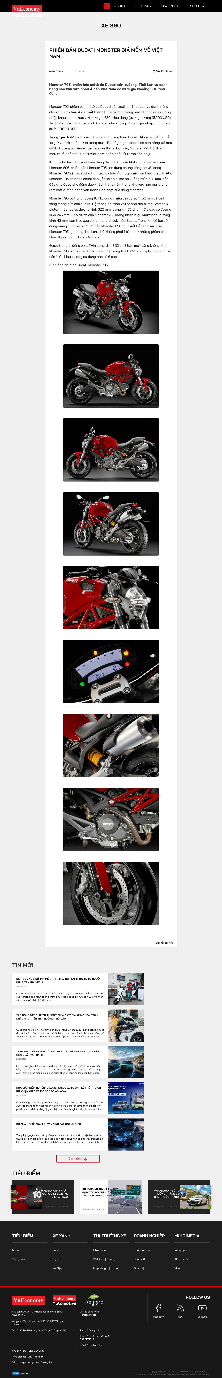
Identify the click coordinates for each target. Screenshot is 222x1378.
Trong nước (50, 1206)
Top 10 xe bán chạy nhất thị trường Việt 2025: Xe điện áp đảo (51, 1193)
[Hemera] (93, 1300)
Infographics (182, 1250)
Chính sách (100, 1250)
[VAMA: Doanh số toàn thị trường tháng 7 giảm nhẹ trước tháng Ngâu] (195, 1197)
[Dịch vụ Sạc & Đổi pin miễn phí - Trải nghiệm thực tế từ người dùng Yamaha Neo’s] (126, 989)
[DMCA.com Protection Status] (20, 1373)
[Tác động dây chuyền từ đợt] (126, 1025)
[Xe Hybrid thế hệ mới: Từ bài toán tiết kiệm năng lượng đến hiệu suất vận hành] (126, 1062)
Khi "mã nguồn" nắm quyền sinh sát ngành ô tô (48, 1124)
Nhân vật (139, 1259)
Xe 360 (111, 25)
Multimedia (196, 6)
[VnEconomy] (28, 1300)
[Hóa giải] (126, 1098)
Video (177, 1268)
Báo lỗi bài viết (164, 71)
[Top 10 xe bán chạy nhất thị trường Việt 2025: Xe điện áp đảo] (26, 1197)
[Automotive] (65, 1300)
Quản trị (139, 1268)
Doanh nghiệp (171, 6)
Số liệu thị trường (104, 1259)
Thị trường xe (143, 6)
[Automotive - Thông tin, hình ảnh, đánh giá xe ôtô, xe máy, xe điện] (32, 12)
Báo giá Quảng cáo (90, 1330)
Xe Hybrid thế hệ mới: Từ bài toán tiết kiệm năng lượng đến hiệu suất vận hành (57, 1053)
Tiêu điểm (26, 1173)
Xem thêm (76, 1158)
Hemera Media (88, 1314)
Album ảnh (181, 1259)
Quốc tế (17, 1250)
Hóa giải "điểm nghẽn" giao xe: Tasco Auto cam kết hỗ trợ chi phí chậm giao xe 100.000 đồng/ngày (58, 1089)
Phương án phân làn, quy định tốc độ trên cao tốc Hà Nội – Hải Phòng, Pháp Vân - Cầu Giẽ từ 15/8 (102, 1192)
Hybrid (57, 1259)
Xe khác (58, 1250)
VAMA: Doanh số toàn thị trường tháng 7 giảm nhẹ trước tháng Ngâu (171, 1193)
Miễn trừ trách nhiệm (91, 1345)
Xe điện (57, 1268)
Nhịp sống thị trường (106, 1268)
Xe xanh (119, 6)
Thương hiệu (142, 1250)
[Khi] (126, 1134)
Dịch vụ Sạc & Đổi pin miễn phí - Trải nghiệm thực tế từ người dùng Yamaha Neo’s (58, 980)
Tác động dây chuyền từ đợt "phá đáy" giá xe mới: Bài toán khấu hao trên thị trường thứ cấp (57, 1017)
